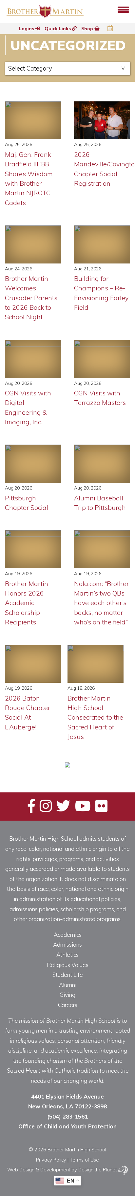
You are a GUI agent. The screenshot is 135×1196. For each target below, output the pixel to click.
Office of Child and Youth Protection (67, 1126)
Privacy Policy (51, 1160)
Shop (87, 28)
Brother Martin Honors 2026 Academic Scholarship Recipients (26, 602)
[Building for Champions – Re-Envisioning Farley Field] (102, 244)
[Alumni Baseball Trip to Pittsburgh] (102, 464)
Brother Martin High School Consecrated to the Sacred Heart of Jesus (95, 717)
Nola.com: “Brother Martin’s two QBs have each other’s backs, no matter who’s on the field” (101, 602)
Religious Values (67, 964)
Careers (67, 1004)
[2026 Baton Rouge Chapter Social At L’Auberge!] (33, 664)
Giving (67, 994)
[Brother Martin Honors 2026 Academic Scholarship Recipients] (33, 549)
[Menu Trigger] (123, 9)
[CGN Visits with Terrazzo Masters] (102, 359)
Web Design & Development (38, 1169)
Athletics (67, 954)
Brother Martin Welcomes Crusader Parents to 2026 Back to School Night (31, 297)
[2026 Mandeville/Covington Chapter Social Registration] (102, 120)
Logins (27, 28)
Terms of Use (84, 1160)
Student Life (67, 974)
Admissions (67, 944)
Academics (68, 934)
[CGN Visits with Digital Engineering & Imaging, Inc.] (33, 359)
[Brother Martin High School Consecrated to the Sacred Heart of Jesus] (96, 664)
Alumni (67, 984)
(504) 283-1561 (67, 1116)
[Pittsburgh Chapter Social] (33, 464)
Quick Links (58, 28)
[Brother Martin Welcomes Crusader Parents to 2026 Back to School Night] (33, 244)
